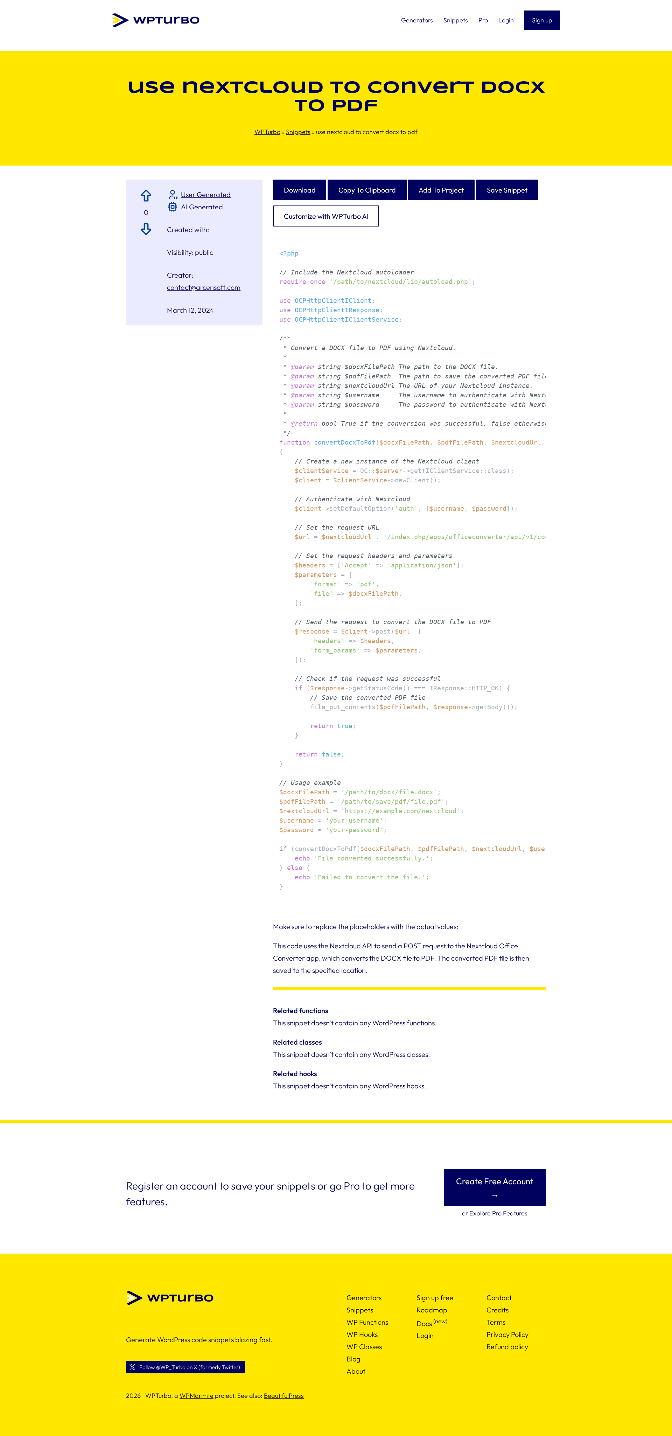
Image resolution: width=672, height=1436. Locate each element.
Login (425, 1335)
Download (300, 190)
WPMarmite (197, 1396)
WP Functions (367, 1322)
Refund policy (507, 1346)
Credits (497, 1309)
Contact (499, 1297)
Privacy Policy (507, 1334)
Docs (424, 1323)
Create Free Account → (494, 1187)
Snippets (298, 132)
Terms (495, 1322)
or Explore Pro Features (494, 1213)
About (355, 1371)
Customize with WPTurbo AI (326, 216)
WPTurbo (267, 132)
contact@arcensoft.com (203, 287)
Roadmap (431, 1309)
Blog (353, 1358)
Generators (364, 1297)
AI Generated (202, 206)
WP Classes (364, 1346)
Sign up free (434, 1297)
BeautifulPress (284, 1396)
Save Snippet (507, 190)
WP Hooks (362, 1334)
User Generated (206, 194)
